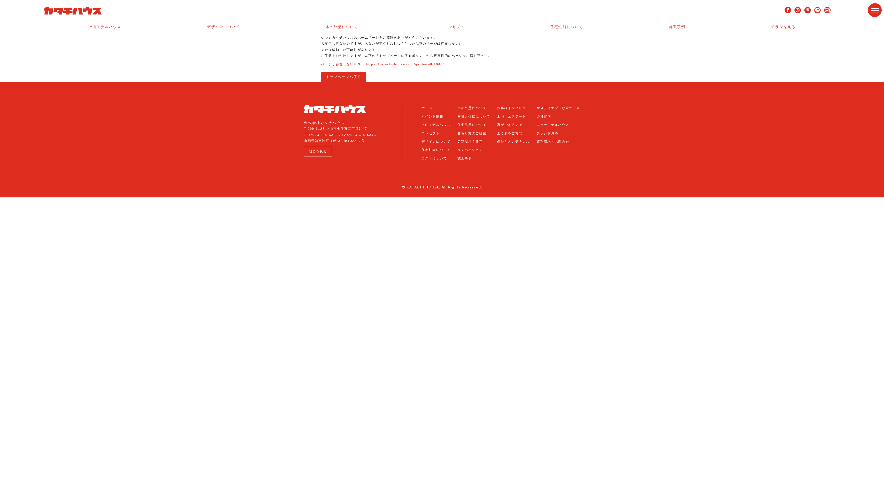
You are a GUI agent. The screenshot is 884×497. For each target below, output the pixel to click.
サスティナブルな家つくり (558, 108)
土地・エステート (511, 116)
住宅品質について (471, 125)
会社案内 (544, 116)
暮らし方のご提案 (471, 133)
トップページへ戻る (343, 77)
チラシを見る (783, 27)
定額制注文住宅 (470, 141)
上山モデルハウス (104, 27)
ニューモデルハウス (553, 125)
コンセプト (454, 27)
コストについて (434, 158)
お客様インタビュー (513, 108)
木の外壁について (342, 27)
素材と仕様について (473, 116)
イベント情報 (432, 116)
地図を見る (318, 151)
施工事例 (677, 27)
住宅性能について (566, 27)
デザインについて (223, 27)
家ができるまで (509, 125)
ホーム (427, 108)
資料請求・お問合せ (553, 141)
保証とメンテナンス (513, 141)
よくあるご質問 (509, 133)
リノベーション (470, 150)
